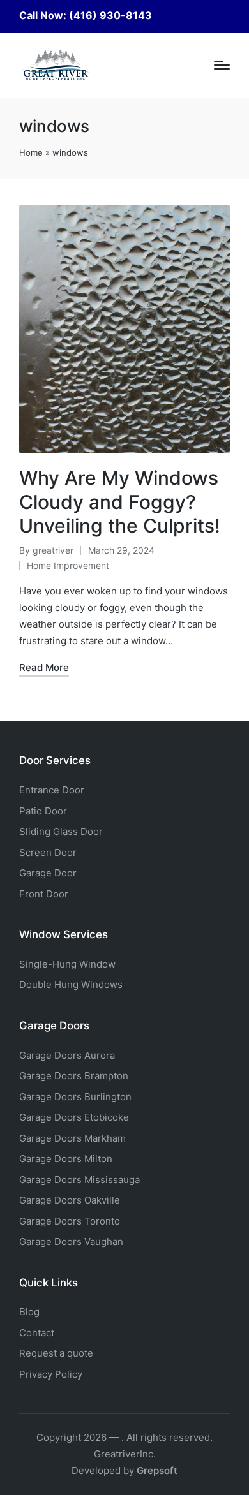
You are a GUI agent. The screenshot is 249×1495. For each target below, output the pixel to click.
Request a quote (56, 1353)
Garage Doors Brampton (73, 1076)
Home (31, 152)
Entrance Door (51, 790)
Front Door (43, 894)
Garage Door (48, 873)
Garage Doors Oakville (69, 1200)
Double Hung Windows (71, 984)
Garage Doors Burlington (75, 1097)
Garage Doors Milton (65, 1159)
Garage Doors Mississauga (79, 1180)
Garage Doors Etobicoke (74, 1117)
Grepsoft (157, 1470)
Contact (36, 1333)
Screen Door (48, 852)
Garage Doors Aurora (67, 1055)
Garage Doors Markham (72, 1138)
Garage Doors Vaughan (71, 1241)
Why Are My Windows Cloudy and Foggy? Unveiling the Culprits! (119, 501)
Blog (29, 1312)
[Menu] (222, 65)
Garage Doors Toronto (69, 1221)
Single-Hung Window (67, 964)
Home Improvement (68, 565)
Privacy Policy (50, 1374)
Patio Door (43, 811)
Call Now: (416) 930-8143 (85, 15)
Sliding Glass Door (61, 831)
